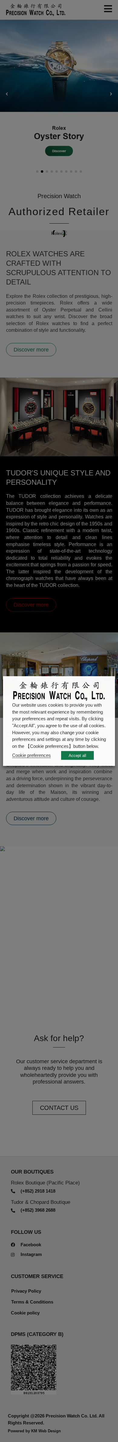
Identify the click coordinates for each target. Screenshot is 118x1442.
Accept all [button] (77, 755)
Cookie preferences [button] (31, 755)
